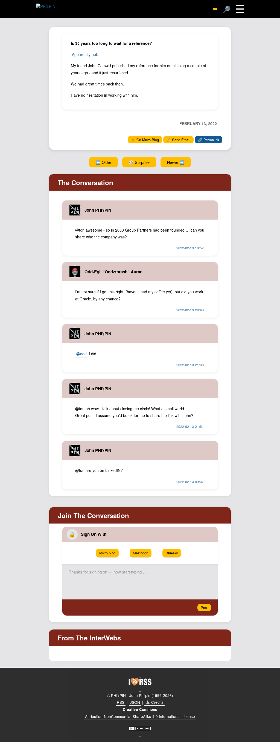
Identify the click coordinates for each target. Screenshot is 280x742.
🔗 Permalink (208, 139)
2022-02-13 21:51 (190, 426)
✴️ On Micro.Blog (145, 139)
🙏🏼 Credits (154, 702)
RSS (120, 702)
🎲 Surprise (139, 162)
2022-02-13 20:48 (190, 310)
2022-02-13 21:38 (190, 364)
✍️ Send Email (178, 139)
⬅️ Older (103, 162)
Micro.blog (107, 552)
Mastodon (140, 552)
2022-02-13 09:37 (190, 481)
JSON (135, 702)
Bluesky (172, 552)
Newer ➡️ (175, 162)
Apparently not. (85, 54)
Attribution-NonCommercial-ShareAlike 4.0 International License (140, 716)
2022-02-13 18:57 (190, 248)
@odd (81, 353)
